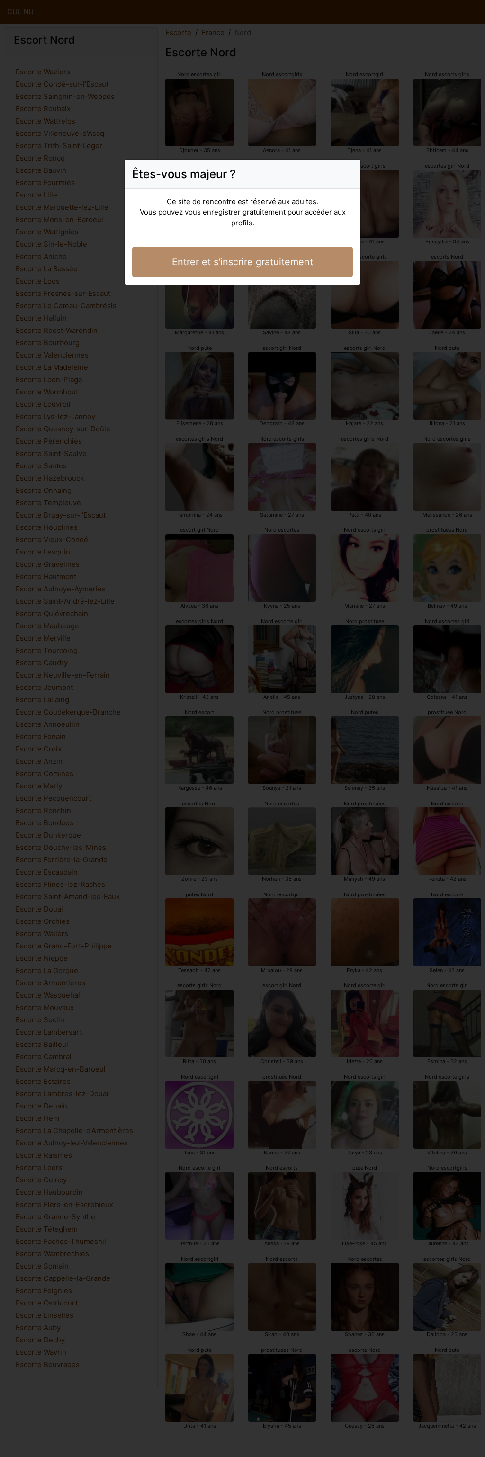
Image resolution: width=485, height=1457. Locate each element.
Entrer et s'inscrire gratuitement (242, 262)
